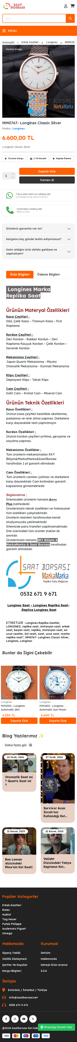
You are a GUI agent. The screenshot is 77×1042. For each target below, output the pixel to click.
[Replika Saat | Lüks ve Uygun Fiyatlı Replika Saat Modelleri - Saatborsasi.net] (14, 6)
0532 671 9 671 (18, 1005)
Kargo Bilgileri (11, 971)
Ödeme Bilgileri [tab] (48, 274)
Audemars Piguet (14, 928)
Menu (12, 31)
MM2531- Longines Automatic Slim (13, 707)
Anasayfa (8, 42)
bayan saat (22, 630)
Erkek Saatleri (29, 42)
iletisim (45, 953)
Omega (7, 933)
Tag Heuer (9, 919)
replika (36, 630)
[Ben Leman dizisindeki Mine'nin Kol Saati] (19, 840)
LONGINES (13, 626)
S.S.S (44, 971)
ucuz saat (52, 633)
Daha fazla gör (16, 745)
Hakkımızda (49, 959)
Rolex (6, 910)
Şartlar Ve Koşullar (14, 965)
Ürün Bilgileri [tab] (20, 274)
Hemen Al (47, 180)
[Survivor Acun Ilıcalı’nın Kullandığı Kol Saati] (58, 778)
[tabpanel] (38, 462)
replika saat (30, 626)
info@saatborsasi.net (23, 997)
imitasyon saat (50, 626)
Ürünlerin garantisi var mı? (24, 228)
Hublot (6, 914)
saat (41, 633)
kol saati (30, 633)
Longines (51, 42)
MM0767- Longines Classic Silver (46, 637)
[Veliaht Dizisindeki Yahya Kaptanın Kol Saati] (58, 840)
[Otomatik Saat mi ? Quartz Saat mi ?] (19, 762)
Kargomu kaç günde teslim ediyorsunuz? (33, 239)
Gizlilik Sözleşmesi (14, 959)
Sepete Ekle (47, 171)
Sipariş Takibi (11, 953)
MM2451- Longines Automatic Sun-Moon (52, 707)
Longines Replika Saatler (42, 623)
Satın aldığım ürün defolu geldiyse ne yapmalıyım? (31, 251)
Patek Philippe (11, 924)
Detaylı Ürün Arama (54, 965)
